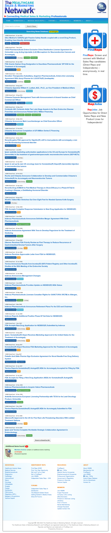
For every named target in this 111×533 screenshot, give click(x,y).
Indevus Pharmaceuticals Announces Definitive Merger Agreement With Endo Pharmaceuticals (37, 219)
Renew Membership (63, 505)
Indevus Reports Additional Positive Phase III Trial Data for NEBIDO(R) (33, 316)
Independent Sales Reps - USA (41, 478)
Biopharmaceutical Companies (66, 474)
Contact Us (86, 482)
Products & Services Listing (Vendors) (66, 500)
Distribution (8, 490)
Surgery (7, 486)
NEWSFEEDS (18, 21)
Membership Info (88, 470)
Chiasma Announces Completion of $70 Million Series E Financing (32, 130)
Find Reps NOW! (36, 468)
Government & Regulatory (65, 478)
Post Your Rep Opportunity (39, 470)
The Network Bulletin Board (39, 493)
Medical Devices (10, 470)
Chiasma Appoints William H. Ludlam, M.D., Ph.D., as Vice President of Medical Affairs (40, 88)
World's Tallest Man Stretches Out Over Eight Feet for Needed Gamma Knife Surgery (39, 199)
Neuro (7, 480)
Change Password (63, 507)
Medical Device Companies (65, 472)
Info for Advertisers (89, 480)
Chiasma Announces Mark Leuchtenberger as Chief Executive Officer (33, 121)
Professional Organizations (65, 476)
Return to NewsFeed (41, 440)
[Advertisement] (65, 8)
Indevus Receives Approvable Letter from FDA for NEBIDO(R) (30, 254)
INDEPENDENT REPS (38, 465)
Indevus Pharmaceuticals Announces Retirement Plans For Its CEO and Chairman (38, 306)
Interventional (9, 478)
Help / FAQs (63, 470)
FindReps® (60, 468)
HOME (8, 21)
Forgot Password (62, 493)
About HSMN (87, 468)
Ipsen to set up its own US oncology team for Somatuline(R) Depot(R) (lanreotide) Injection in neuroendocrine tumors (42, 165)
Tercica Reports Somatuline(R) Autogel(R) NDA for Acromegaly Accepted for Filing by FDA (42, 368)
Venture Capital (10, 498)
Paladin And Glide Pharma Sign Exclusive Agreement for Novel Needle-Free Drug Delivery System (42, 357)
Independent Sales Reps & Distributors (39, 490)
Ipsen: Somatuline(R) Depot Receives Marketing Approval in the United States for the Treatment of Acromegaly (39, 336)
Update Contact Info (63, 509)
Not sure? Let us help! (38, 472)
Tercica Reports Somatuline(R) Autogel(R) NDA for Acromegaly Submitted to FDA (38, 408)
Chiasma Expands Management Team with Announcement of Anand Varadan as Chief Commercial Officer (40, 98)
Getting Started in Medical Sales (41, 495)
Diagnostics (8, 474)
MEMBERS (78, 21)
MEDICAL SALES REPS (36, 21)
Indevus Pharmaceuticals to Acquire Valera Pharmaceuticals (29, 387)
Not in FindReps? (36, 474)
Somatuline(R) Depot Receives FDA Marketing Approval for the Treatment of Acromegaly (41, 347)
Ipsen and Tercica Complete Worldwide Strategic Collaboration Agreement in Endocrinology (36, 431)
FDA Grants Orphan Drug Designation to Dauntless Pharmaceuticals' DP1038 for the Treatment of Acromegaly (39, 65)
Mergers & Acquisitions (12, 496)
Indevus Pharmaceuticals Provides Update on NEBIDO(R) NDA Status (33, 285)
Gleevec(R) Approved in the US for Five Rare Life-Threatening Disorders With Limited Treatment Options (39, 419)
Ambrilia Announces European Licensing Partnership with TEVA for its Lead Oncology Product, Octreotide (40, 397)
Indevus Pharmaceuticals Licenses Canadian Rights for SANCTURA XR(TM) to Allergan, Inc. (41, 295)
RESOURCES (64, 21)
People (7, 488)
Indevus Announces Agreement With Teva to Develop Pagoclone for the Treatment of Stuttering (40, 231)
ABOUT (88, 21)
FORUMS (52, 21)
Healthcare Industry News (13, 468)
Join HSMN (34, 476)
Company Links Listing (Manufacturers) (64, 496)
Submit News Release (90, 478)
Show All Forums (36, 497)
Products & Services (63, 480)
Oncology (8, 482)
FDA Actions (9, 492)
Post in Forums (62, 503)
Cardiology (8, 476)
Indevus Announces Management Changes (23, 276)
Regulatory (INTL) (10, 494)
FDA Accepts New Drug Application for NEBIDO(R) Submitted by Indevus (35, 325)
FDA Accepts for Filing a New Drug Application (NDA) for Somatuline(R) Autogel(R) (39, 377)
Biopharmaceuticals (11, 472)
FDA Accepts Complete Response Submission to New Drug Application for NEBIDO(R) (40, 209)
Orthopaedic (9, 484)
